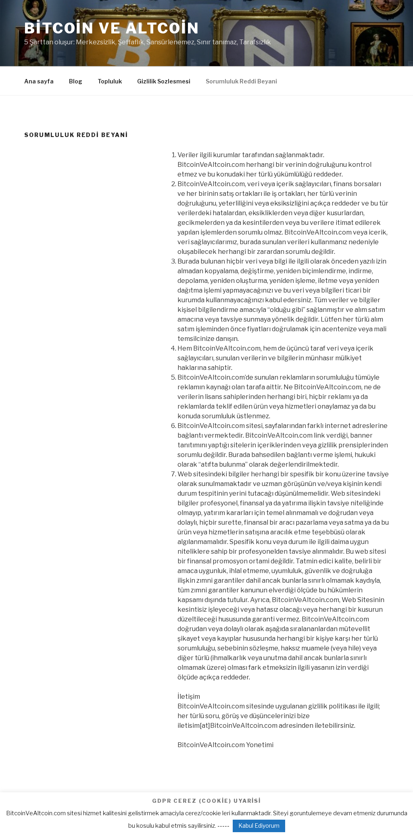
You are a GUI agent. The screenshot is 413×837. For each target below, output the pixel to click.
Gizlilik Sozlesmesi (163, 81)
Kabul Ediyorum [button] (259, 825)
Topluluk (110, 81)
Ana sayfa (39, 81)
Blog (75, 81)
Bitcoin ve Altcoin (112, 28)
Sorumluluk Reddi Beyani (241, 81)
